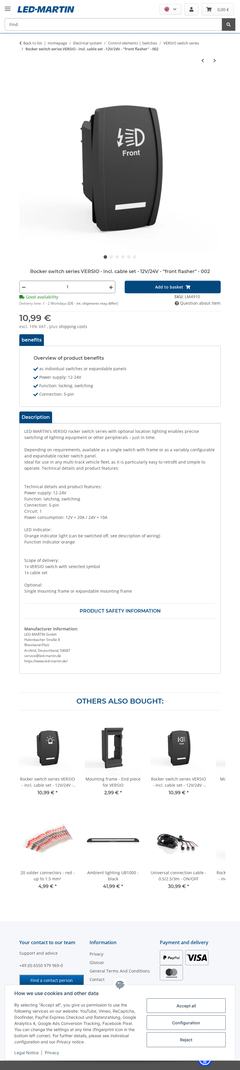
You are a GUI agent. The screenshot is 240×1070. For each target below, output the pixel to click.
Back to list (32, 43)
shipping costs (73, 326)
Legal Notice (26, 1052)
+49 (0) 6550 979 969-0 (41, 965)
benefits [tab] (32, 340)
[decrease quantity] (24, 287)
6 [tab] (134, 257)
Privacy (52, 1052)
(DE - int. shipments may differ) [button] (93, 303)
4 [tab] (123, 257)
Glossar (97, 962)
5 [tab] (129, 257)
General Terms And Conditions (120, 971)
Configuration (186, 1022)
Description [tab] (36, 417)
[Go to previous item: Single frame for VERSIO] (203, 60)
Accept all (186, 1005)
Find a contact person (51, 980)
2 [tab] (111, 257)
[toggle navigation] (8, 4)
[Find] (228, 24)
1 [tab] (105, 257)
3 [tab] (117, 257)
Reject (186, 1039)
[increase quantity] (111, 287)
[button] (170, 9)
